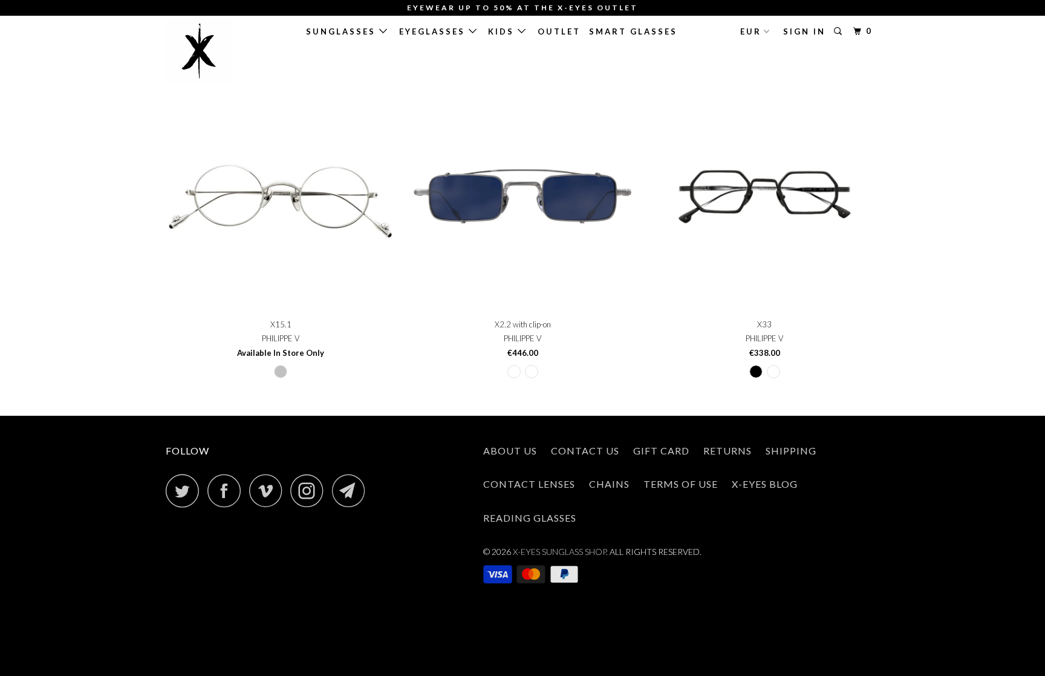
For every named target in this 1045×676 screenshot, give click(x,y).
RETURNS (727, 450)
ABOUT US (510, 450)
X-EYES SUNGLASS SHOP (559, 551)
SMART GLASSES (633, 31)
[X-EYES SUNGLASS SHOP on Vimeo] (268, 490)
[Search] (840, 31)
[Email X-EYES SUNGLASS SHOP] (352, 490)
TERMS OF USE (680, 484)
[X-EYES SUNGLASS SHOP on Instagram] (310, 490)
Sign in (804, 31)
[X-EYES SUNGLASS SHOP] (228, 51)
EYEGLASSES (434, 31)
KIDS (503, 31)
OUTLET (559, 31)
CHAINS (609, 484)
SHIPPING (791, 450)
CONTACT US (585, 450)
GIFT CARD (661, 450)
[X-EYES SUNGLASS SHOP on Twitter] (186, 490)
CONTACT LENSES (529, 484)
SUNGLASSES (342, 31)
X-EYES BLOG (765, 484)
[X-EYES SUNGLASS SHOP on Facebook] (227, 490)
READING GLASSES (529, 517)
